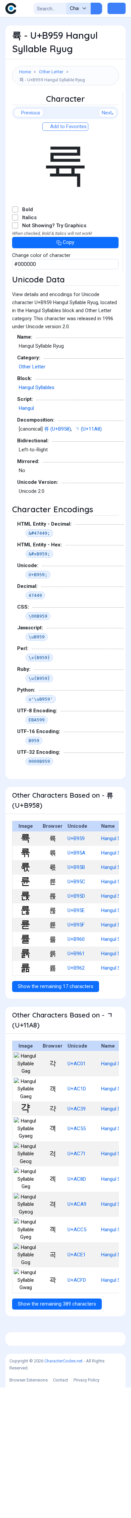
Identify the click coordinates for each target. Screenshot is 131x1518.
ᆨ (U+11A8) (88, 429)
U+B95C (76, 882)
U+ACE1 (77, 1255)
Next (107, 113)
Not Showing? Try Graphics (54, 225)
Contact (60, 1379)
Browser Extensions (28, 1379)
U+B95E (76, 910)
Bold (27, 209)
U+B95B (76, 867)
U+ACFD (77, 1280)
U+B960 (76, 939)
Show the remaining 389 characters (57, 1304)
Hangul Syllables (36, 387)
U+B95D (76, 896)
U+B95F (76, 925)
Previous (30, 113)
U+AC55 (77, 1129)
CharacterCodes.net (63, 1360)
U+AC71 (77, 1154)
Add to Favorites (68, 126)
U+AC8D (77, 1179)
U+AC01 (77, 1064)
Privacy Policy (86, 1379)
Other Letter (51, 71)
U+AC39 (77, 1109)
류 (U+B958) (57, 429)
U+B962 (76, 968)
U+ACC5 (77, 1230)
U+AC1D (77, 1089)
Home (25, 71)
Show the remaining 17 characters (55, 986)
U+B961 (76, 954)
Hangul (26, 408)
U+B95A (76, 853)
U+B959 (76, 838)
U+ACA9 (77, 1204)
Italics (29, 217)
